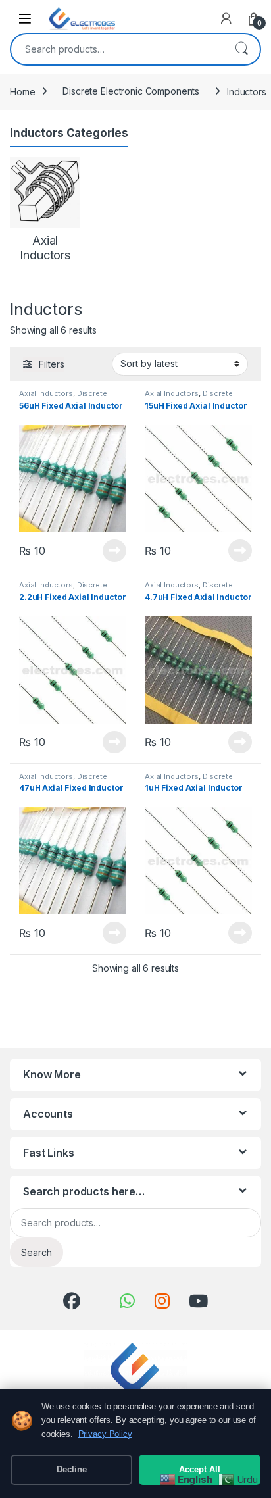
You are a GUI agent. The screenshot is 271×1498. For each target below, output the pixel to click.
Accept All (199, 1469)
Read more (114, 550)
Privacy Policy (105, 1434)
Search (241, 49)
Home (22, 91)
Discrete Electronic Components (130, 91)
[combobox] (117, 49)
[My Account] (226, 18)
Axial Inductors (46, 393)
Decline (72, 1469)
